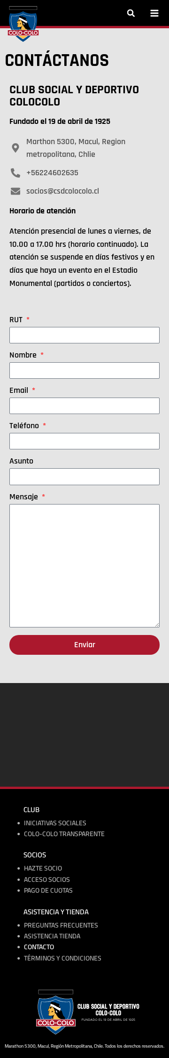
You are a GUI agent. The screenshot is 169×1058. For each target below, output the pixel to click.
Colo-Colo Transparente (64, 834)
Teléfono (25, 426)
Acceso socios (47, 879)
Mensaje (24, 497)
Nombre (23, 355)
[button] (131, 13)
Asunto (21, 461)
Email (19, 391)
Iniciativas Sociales (55, 823)
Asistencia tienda (52, 936)
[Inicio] (23, 24)
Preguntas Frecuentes (61, 925)
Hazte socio (43, 868)
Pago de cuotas (48, 890)
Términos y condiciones (62, 958)
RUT (16, 320)
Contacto (39, 947)
